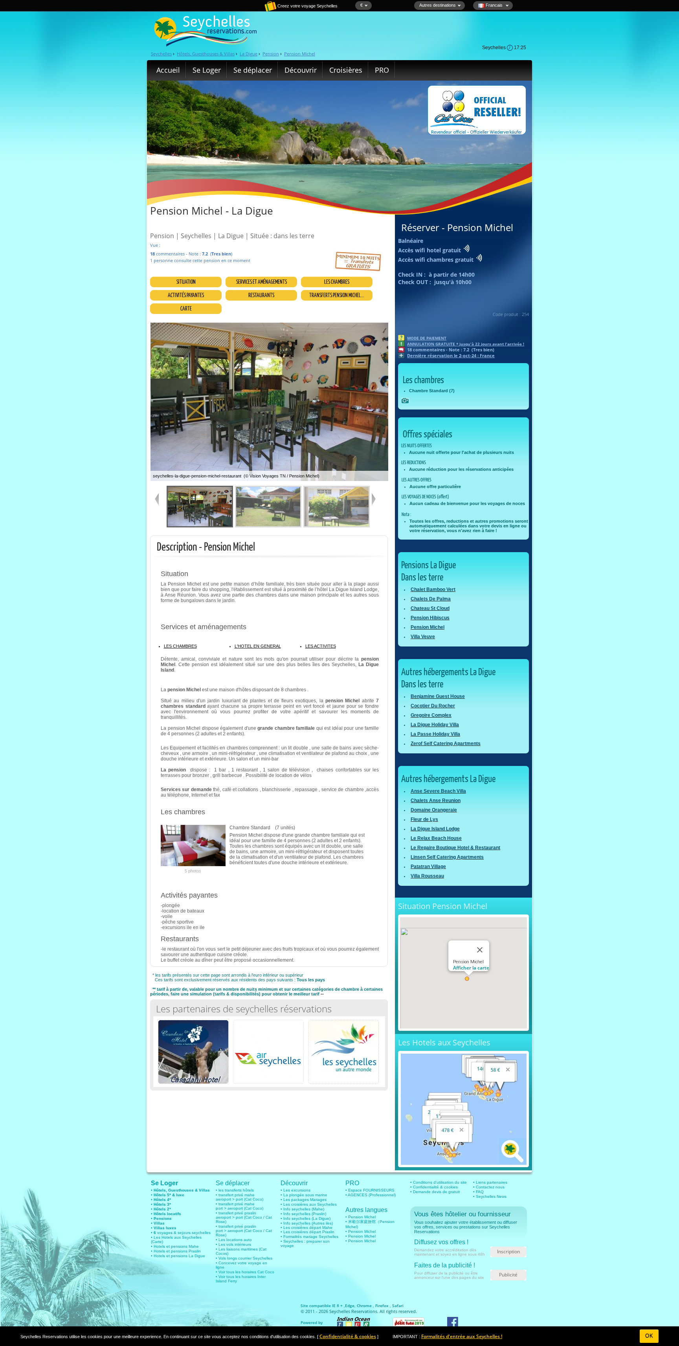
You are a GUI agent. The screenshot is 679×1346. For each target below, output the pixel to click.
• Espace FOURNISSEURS (370, 1190)
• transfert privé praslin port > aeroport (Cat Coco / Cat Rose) (244, 1230)
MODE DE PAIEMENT (426, 338)
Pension (270, 54)
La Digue (248, 54)
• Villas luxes (163, 1228)
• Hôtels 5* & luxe (167, 1195)
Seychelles (161, 54)
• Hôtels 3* (161, 1204)
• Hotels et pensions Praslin (176, 1251)
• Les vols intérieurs (233, 1244)
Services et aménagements (261, 281)
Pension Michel (299, 54)
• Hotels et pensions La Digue (178, 1256)
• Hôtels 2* (161, 1209)
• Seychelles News (489, 1196)
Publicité (508, 1274)
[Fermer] (479, 949)
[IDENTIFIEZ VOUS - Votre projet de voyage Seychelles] (243, 9)
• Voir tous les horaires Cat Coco (245, 1272)
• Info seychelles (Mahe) (302, 1209)
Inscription (508, 1251)
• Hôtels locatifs (166, 1214)
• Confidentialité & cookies (434, 1187)
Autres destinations (437, 5)
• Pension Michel (360, 1217)
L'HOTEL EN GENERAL (258, 646)
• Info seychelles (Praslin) (303, 1214)
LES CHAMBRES (180, 646)
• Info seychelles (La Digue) (305, 1218)
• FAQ (478, 1192)
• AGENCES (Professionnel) (370, 1195)
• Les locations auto (234, 1240)
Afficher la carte (471, 967)
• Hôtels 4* (161, 1199)
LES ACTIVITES (320, 646)
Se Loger (207, 70)
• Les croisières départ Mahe (306, 1227)
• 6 (153, 1232)
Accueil (168, 70)
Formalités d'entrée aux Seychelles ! (461, 1336)
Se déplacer (252, 70)
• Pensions (161, 1218)
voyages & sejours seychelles (183, 1232)
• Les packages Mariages (304, 1199)
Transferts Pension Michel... (336, 295)
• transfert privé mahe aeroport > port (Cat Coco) (239, 1197)
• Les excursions (295, 1190)
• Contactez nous (489, 1187)
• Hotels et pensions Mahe (175, 1246)
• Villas (158, 1223)
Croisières (345, 70)
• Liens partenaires (490, 1182)
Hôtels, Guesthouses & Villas (206, 54)
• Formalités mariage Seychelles (309, 1236)
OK (649, 1336)
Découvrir (300, 70)
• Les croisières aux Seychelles (309, 1204)
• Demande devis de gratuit (435, 1192)
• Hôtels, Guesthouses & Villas (180, 1190)
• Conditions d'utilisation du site (438, 1182)
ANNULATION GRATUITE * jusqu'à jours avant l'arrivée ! (465, 344)
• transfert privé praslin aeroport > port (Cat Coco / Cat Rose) (244, 1217)
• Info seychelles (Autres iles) (307, 1223)
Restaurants (261, 295)
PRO (382, 70)
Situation (186, 281)
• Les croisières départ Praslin (307, 1232)
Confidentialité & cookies (347, 1336)
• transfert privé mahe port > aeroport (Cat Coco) (239, 1206)
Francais (494, 5)
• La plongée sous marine (304, 1195)
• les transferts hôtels (235, 1190)
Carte (186, 308)
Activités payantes (186, 295)
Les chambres (336, 281)
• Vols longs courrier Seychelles (244, 1258)
